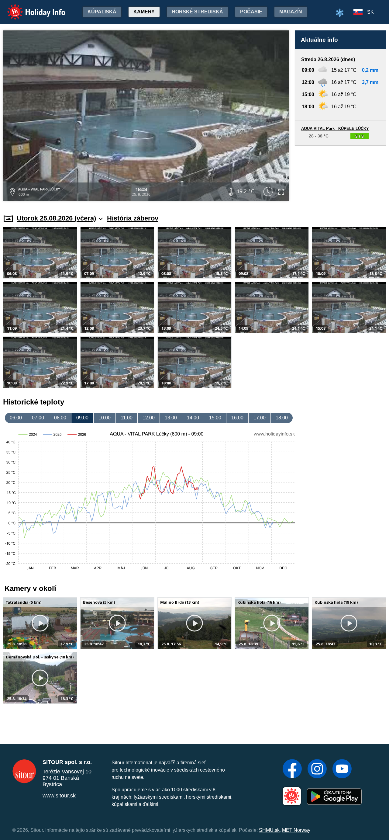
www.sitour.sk (59, 796)
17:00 (259, 417)
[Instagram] (317, 769)
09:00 (82, 417)
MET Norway (296, 830)
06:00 (16, 417)
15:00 (215, 417)
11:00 (127, 417)
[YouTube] (342, 769)
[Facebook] (292, 769)
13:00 (171, 417)
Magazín (290, 11)
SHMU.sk (269, 830)
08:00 (60, 417)
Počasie (251, 11)
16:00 (237, 417)
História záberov (132, 218)
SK (370, 12)
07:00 (38, 417)
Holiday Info (30, 7)
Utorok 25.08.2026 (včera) (56, 218)
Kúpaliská (102, 11)
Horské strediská (197, 11)
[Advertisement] (340, 174)
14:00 (193, 417)
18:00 (282, 417)
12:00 (149, 417)
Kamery (144, 11)
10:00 (104, 417)
